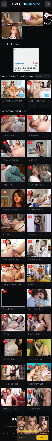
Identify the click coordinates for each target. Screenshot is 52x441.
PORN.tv (26, 4)
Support (11, 426)
